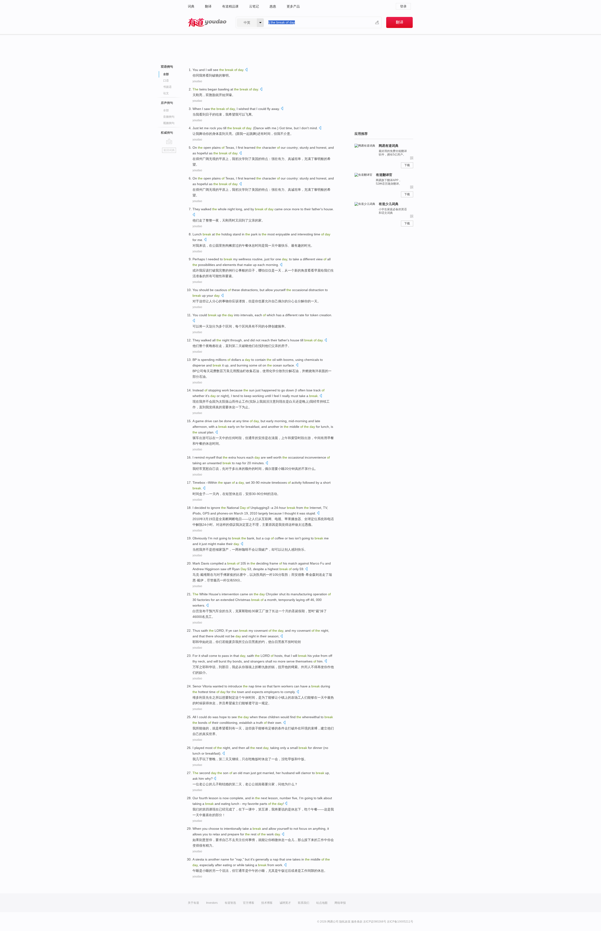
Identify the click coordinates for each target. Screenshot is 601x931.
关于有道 (193, 902)
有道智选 (230, 902)
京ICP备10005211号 (400, 921)
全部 (166, 110)
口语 (166, 80)
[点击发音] (246, 70)
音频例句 (168, 116)
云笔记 (254, 6)
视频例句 (168, 123)
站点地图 (321, 902)
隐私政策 (345, 921)
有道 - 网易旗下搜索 (207, 22)
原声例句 (167, 103)
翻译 (208, 6)
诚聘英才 (285, 902)
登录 (403, 6)
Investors (212, 902)
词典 (191, 6)
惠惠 (273, 6)
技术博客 (267, 902)
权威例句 (167, 132)
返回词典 (169, 150)
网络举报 (340, 902)
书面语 (167, 87)
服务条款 (356, 921)
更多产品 (293, 6)
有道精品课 (230, 6)
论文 (166, 93)
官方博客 (248, 902)
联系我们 (303, 902)
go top (169, 141)
